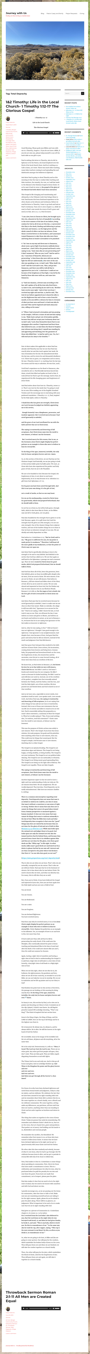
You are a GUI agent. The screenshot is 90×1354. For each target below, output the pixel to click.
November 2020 (70, 214)
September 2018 (70, 262)
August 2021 (69, 198)
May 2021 (68, 203)
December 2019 (70, 234)
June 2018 (68, 267)
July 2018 (68, 266)
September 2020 (70, 218)
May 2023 (68, 174)
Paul (7, 148)
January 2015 (69, 269)
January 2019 (69, 255)
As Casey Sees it (70, 304)
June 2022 (69, 185)
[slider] (57, 132)
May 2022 (68, 187)
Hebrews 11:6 (37, 829)
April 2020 (69, 227)
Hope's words (70, 308)
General (68, 306)
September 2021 (70, 196)
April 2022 (69, 188)
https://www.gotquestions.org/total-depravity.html (40, 858)
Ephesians (9, 1323)
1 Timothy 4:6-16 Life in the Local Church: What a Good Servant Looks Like (74, 121)
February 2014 (70, 288)
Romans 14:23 (27, 829)
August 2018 (69, 264)
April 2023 (69, 176)
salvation (8, 150)
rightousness (12, 148)
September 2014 (70, 277)
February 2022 (70, 192)
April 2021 (69, 205)
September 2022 (70, 179)
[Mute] (53, 133)
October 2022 (69, 177)
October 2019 (69, 238)
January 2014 (69, 289)
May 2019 (68, 247)
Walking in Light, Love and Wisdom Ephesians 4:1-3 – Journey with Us (73, 152)
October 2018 (69, 260)
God (14, 142)
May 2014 (68, 284)
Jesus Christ (12, 146)
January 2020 (69, 233)
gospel (8, 144)
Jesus (7, 146)
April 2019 (69, 249)
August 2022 (69, 181)
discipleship (9, 139)
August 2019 (69, 242)
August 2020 (69, 220)
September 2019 (70, 240)
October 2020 (69, 216)
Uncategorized (70, 311)
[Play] (24, 133)
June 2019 (69, 245)
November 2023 (70, 172)
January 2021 (69, 211)
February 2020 (70, 231)
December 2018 (70, 256)
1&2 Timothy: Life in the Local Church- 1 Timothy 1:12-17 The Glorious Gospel (32, 106)
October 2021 (69, 194)
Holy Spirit (13, 144)
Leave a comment (11, 158)
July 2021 (68, 199)
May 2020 (68, 225)
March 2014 (69, 286)
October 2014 (69, 275)
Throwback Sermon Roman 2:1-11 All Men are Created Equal (31, 1296)
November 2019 (70, 236)
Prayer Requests (71, 13)
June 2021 (68, 201)
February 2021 (70, 209)
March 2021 (69, 207)
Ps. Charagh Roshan (71, 135)
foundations (9, 142)
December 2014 (70, 271)
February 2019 (70, 253)
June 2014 (68, 282)
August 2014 (69, 278)
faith (13, 140)
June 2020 (69, 223)
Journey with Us (16, 13)
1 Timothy (8, 129)
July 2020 (68, 222)
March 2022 (69, 190)
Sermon (8, 127)
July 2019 (68, 244)
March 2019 (69, 251)
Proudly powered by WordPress (25, 1345)
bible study (9, 133)
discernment (9, 137)
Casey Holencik (10, 122)
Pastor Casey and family (55, 13)
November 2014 (70, 273)
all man (8, 1320)
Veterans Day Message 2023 (74, 117)
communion (9, 135)
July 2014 (68, 280)
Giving (82, 13)
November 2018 (70, 258)
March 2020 (69, 229)
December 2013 (70, 291)
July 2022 (68, 183)
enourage (8, 140)
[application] (41, 133)
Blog (42, 13)
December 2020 (70, 212)
